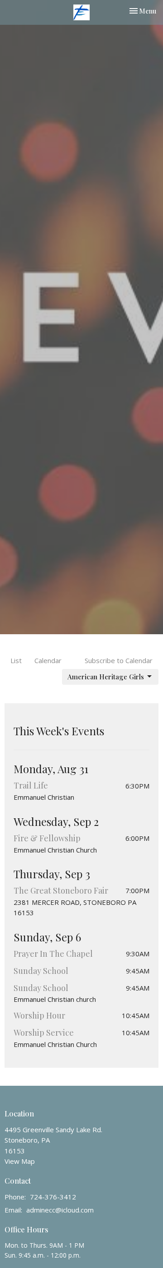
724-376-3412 (53, 1196)
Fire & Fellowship (47, 838)
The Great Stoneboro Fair (61, 890)
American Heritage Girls (105, 676)
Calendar (48, 660)
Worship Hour (39, 1015)
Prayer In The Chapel (53, 953)
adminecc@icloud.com (60, 1209)
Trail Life (31, 785)
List (16, 660)
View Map (20, 1161)
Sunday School (41, 970)
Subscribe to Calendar (119, 660)
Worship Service (44, 1032)
